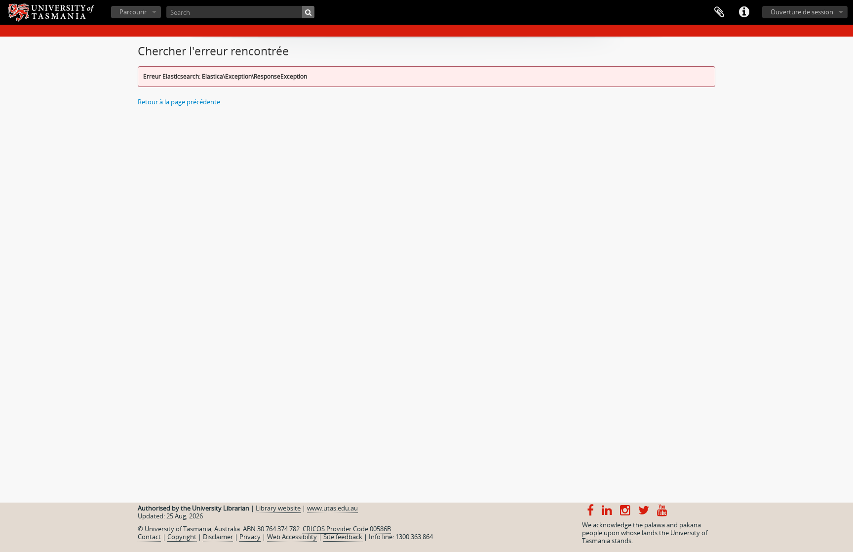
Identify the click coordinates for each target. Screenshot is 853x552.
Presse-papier (719, 12)
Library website (278, 508)
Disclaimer (218, 536)
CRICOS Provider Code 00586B (347, 528)
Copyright (181, 536)
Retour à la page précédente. (180, 101)
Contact (149, 536)
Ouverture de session (802, 11)
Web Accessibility (292, 536)
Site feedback (342, 536)
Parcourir (133, 11)
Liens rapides (744, 12)
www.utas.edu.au (332, 508)
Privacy (250, 536)
